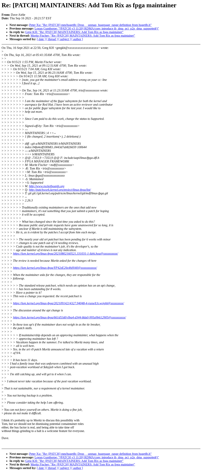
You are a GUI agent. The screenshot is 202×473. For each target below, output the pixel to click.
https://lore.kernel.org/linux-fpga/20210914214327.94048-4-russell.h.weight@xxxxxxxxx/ (68, 303)
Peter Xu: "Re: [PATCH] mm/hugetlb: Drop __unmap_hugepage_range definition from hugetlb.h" (90, 25)
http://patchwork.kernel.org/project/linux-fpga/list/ (60, 189)
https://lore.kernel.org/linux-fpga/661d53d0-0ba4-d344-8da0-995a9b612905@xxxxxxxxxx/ (69, 317)
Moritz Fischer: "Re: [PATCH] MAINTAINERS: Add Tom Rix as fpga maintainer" (83, 35)
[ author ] (77, 39)
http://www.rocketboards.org (46, 186)
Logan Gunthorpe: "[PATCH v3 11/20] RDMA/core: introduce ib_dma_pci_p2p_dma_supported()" (97, 28)
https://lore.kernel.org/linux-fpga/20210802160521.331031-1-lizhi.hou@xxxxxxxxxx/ (65, 253)
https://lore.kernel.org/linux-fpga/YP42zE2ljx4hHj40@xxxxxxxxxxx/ (55, 267)
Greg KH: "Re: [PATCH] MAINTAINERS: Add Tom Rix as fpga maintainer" (74, 32)
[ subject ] (64, 39)
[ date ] (41, 39)
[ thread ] (52, 39)
